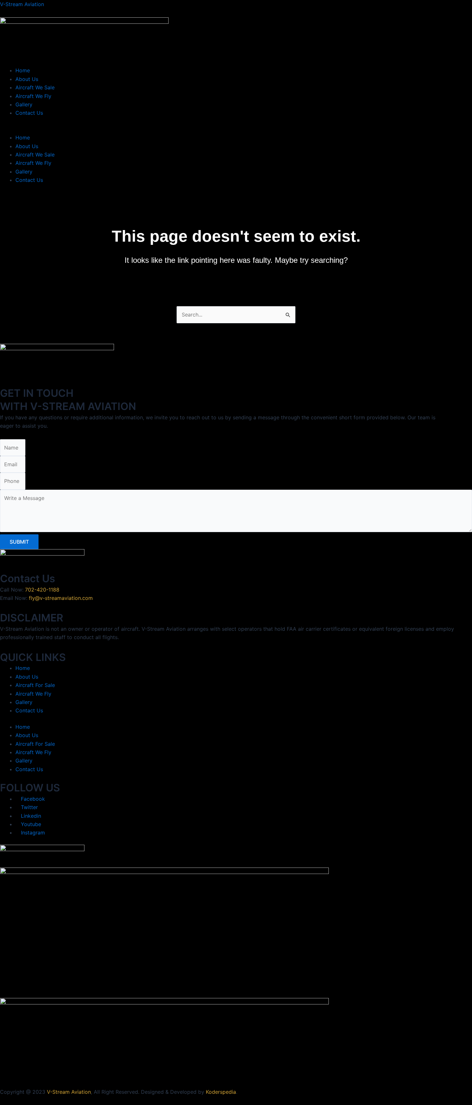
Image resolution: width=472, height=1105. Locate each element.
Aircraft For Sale (35, 685)
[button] (236, 129)
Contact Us (29, 113)
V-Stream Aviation (22, 4)
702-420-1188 (42, 589)
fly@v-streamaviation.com (61, 598)
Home (22, 70)
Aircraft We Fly (33, 96)
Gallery (23, 104)
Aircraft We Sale (35, 87)
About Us (26, 79)
